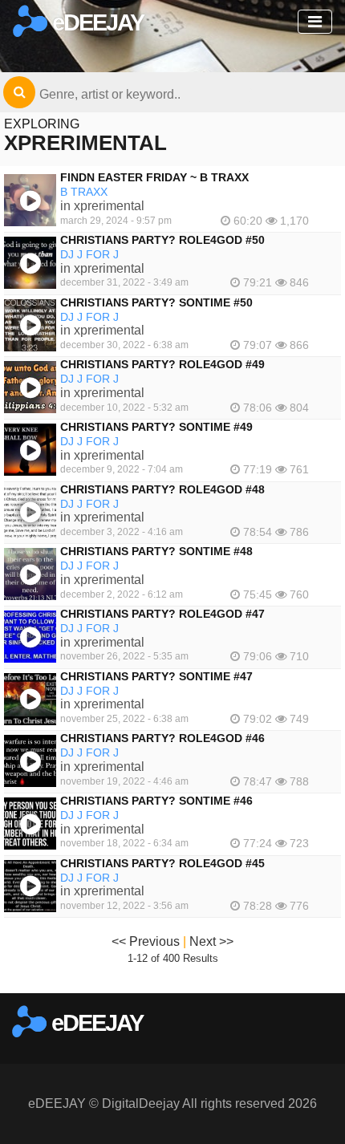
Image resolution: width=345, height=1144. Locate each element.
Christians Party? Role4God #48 (162, 489)
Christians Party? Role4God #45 (162, 863)
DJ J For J (89, 254)
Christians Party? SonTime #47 (156, 676)
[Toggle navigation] (315, 22)
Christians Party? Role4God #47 (162, 613)
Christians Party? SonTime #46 (156, 800)
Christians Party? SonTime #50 (156, 302)
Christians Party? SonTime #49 (156, 426)
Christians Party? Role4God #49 (162, 364)
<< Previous (146, 941)
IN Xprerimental (102, 206)
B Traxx (84, 191)
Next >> (211, 941)
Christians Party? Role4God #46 (162, 738)
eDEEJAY (95, 22)
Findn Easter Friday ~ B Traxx (154, 177)
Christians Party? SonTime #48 (156, 551)
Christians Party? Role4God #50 (162, 239)
